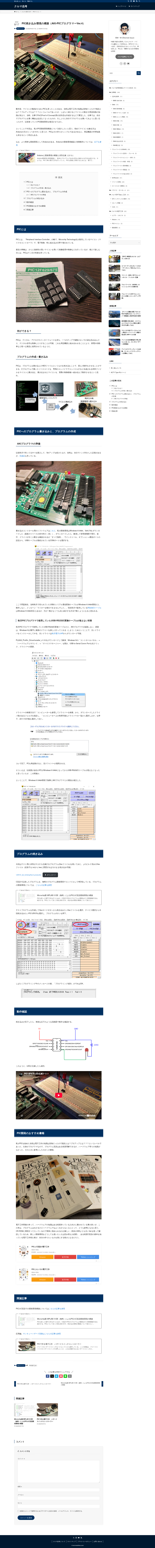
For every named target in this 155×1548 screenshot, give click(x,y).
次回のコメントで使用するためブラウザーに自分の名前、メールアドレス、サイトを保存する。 (51, 1511)
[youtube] (134, 1)
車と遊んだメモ (116, 368)
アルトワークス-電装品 (121, 170)
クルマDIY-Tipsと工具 (120, 195)
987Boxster (117, 178)
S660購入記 (118, 145)
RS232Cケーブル (94, 607)
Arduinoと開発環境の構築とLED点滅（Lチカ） (55, 155)
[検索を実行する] (139, 73)
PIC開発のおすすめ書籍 (36, 205)
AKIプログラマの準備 (38, 194)
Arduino (116, 219)
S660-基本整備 (119, 109)
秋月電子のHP (57, 633)
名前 (20, 1486)
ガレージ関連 (117, 203)
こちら (52, 530)
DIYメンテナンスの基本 (121, 199)
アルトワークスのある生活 (122, 174)
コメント (21, 1458)
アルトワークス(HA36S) (121, 149)
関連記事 (30, 209)
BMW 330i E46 (118, 101)
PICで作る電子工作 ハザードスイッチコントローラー (59, 1344)
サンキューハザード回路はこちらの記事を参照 (42, 1333)
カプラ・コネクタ (119, 215)
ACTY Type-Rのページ (118, 372)
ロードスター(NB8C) (119, 186)
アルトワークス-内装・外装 (122, 161)
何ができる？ (35, 185)
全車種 (115, 92)
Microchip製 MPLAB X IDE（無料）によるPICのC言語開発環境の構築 (65, 895)
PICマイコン (20, 28)
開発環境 (116, 228)
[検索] (139, 1)
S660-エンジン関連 (120, 117)
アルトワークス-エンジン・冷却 (124, 157)
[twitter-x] (128, 1)
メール (20, 1494)
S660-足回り (118, 133)
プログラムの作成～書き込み (41, 188)
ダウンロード (51, 875)
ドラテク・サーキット (120, 190)
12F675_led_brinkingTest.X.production (29, 875)
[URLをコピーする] (70, 1376)
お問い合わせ (98, 1541)
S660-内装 (118, 121)
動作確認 (30, 202)
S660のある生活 (119, 141)
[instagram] (131, 1)
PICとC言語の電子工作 (40, 1246)
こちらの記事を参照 (44, 885)
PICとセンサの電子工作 (41, 1269)
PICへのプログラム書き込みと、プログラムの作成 (46, 191)
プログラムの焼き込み (35, 198)
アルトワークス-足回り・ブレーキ (125, 153)
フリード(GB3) (118, 182)
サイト (20, 1503)
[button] (47, 1376)
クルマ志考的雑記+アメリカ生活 (123, 88)
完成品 (22, 455)
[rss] (136, 1)
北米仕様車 (117, 96)
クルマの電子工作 (118, 211)
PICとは (29, 181)
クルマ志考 (20, 6)
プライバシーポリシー (85, 1541)
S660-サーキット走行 (121, 113)
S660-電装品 (118, 129)
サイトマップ (71, 1541)
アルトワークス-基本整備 (122, 166)
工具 (115, 207)
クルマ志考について (125, 57)
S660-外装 (117, 125)
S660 (115, 105)
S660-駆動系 (118, 137)
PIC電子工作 (32, 1365)
